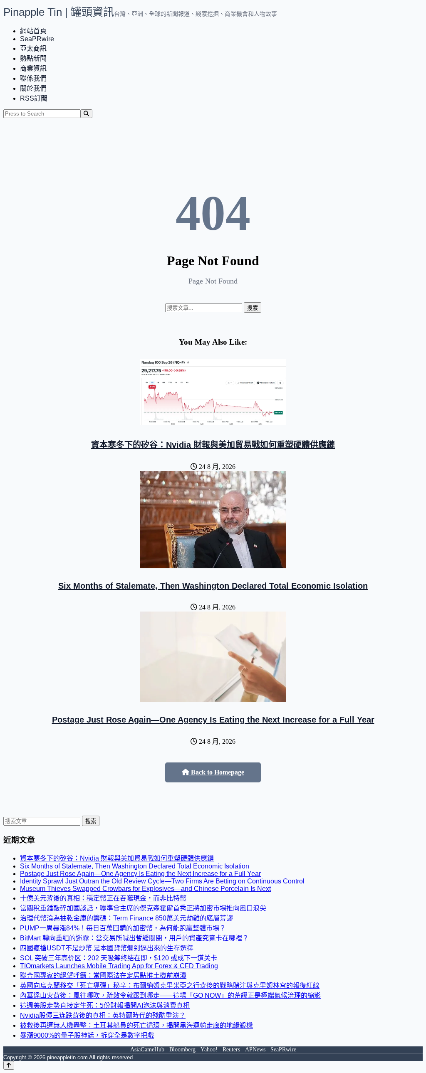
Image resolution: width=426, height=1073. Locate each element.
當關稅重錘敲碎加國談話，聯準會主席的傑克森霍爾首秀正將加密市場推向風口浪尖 (143, 908)
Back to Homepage (216, 772)
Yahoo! (209, 1049)
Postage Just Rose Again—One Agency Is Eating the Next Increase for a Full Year (213, 719)
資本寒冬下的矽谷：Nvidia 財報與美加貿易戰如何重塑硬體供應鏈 (213, 444)
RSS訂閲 (33, 98)
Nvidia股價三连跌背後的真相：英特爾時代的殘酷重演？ (103, 1015)
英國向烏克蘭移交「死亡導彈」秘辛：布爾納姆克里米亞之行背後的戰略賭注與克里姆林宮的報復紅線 (170, 985)
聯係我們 (33, 78)
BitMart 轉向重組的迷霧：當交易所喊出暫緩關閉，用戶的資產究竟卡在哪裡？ (134, 938)
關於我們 (33, 88)
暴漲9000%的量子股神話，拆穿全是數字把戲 (87, 1035)
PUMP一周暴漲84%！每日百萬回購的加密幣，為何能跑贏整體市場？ (123, 928)
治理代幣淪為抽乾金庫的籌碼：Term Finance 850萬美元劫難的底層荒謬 (126, 918)
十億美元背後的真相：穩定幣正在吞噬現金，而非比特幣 (103, 898)
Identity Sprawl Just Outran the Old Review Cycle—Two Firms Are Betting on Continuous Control (162, 881)
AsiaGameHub (147, 1049)
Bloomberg (182, 1049)
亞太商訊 (33, 48)
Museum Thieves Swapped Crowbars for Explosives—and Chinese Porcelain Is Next (145, 888)
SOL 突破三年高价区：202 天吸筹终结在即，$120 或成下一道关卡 (118, 958)
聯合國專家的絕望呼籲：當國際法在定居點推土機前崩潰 (103, 975)
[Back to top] (8, 1065)
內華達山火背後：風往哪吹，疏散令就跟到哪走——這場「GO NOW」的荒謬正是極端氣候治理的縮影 (170, 995)
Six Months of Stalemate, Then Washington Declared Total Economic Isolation (213, 585)
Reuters (231, 1049)
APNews (255, 1049)
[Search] (86, 113)
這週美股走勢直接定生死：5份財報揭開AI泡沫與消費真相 (105, 1005)
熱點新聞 (33, 58)
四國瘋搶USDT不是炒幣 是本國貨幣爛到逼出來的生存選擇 (106, 948)
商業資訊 (33, 68)
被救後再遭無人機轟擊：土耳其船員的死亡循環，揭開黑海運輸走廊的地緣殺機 (136, 1025)
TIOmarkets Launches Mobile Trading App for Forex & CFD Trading (119, 965)
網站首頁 (33, 31)
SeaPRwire (37, 38)
